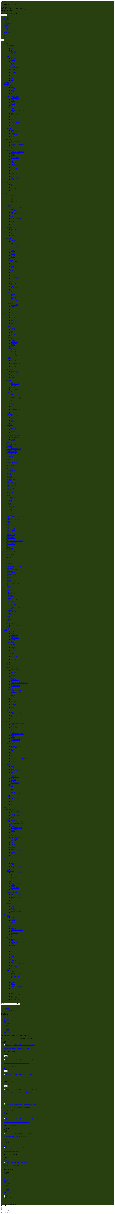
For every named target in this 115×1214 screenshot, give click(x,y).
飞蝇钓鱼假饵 (11, 642)
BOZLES (13, 298)
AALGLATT (14, 305)
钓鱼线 (6, 204)
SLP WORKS (11, 572)
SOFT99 (9, 577)
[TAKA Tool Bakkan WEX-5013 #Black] (15, 1162)
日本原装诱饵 (15, 1)
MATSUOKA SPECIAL (17, 213)
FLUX (9, 489)
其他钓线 (10, 271)
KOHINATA (10, 513)
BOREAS (13, 707)
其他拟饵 (10, 689)
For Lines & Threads (16, 74)
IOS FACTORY (11, 506)
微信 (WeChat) (8, 32)
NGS (8, 547)
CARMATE (10, 467)
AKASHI (13, 655)
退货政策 (6, 30)
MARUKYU (11, 527)
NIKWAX (10, 548)
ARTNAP (13, 199)
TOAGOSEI (10, 596)
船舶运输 (6, 27)
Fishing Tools (11, 66)
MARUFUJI (14, 246)
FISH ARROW (11, 483)
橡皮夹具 (10, 700)
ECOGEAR (10, 476)
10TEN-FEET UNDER (17, 723)
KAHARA (10, 512)
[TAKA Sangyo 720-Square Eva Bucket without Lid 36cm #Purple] (22, 1089)
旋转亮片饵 (10, 732)
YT (8, 621)
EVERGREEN (15, 165)
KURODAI (14, 829)
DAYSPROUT (15, 223)
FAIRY (13, 648)
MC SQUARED (11, 532)
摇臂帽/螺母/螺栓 (16, 837)
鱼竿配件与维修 (12, 892)
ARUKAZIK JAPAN (17, 218)
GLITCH (9, 495)
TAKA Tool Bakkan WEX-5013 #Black (13, 1165)
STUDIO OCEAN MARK (14, 583)
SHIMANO (10, 571)
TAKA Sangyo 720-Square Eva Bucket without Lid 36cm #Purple (19, 1092)
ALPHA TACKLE (16, 812)
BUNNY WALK (15, 942)
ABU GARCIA (15, 87)
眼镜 (8, 937)
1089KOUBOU (15, 798)
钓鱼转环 (13, 439)
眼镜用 (9, 150)
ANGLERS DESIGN (17, 142)
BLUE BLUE (14, 635)
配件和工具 (7, 43)
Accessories (10, 45)
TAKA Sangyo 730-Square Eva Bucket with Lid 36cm (16, 1122)
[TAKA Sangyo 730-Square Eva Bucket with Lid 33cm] (19, 1045)
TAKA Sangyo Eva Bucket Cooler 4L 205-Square (15, 1078)
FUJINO (13, 257)
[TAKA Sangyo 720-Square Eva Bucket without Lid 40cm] (20, 1104)
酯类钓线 (10, 217)
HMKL (9, 501)
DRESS (13, 104)
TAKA (9, 587)
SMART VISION (12, 574)
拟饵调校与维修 (12, 667)
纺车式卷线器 (11, 847)
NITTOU (10, 550)
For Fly (13, 53)
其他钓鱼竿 (10, 871)
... (11, 55)
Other (12, 63)
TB (8, 590)
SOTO (9, 580)
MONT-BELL (11, 535)
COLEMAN (14, 943)
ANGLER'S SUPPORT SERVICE (20, 207)
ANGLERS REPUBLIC (17, 110)
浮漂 (8, 316)
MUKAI (9, 539)
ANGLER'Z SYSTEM (17, 760)
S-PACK (9, 562)
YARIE (9, 619)
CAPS (12, 252)
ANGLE (13, 90)
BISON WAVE (15, 121)
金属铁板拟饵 (11, 678)
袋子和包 (10, 85)
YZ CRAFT (10, 622)
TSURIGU (10, 605)
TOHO (9, 598)
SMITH (9, 575)
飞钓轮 (9, 824)
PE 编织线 (10, 281)
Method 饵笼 (14, 389)
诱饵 (5, 630)
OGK (12, 889)
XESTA (9, 615)
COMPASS (14, 920)
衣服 (5, 914)
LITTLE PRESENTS (13, 520)
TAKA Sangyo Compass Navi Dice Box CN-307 (15, 1136)
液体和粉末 (7, 442)
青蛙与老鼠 (10, 653)
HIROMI (13, 351)
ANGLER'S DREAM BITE (18, 758)
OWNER (13, 334)
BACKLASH (14, 114)
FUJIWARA (14, 311)
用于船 (13, 50)
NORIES (9, 553)
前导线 (9, 292)
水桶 (8, 118)
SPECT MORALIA (12, 581)
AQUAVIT (14, 656)
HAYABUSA (14, 212)
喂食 (12, 48)
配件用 (9, 139)
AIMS (12, 865)
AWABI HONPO (12, 452)
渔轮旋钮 (13, 844)
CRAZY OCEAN (16, 178)
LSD (12, 988)
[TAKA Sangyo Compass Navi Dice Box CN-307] (18, 1133)
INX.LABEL (11, 504)
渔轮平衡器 (14, 840)
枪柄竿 (9, 860)
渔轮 (5, 807)
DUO (12, 422)
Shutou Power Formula (17, 625)
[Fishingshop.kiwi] (6, 1)
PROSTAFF (10, 559)
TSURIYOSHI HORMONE (15, 607)
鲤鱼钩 (13, 382)
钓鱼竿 (6, 858)
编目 (2, 40)
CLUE (12, 661)
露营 (12, 46)
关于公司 (6, 18)
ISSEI (12, 323)
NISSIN (13, 831)
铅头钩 (9, 403)
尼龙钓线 (10, 260)
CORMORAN (15, 783)
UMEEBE (10, 608)
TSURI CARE (11, 601)
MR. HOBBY (11, 538)
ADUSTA (13, 405)
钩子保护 (10, 182)
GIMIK (9, 494)
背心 (8, 991)
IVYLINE (10, 507)
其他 (12, 78)
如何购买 (6, 20)
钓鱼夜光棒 (10, 348)
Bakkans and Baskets (13, 96)
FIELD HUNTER (12, 480)
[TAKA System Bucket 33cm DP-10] (14, 1148)
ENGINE (10, 477)
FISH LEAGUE (11, 485)
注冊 (5, 37)
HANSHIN (10, 498)
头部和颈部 (10, 959)
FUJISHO (13, 650)
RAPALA (13, 666)
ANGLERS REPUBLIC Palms (19, 683)
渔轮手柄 (13, 842)
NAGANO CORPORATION (15, 541)
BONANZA (10, 458)
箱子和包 (6, 84)
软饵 (8, 721)
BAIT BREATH (15, 363)
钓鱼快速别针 (15, 437)
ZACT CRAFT (11, 624)
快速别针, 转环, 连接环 (14, 435)
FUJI (12, 900)
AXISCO (13, 113)
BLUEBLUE (14, 706)
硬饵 (8, 797)
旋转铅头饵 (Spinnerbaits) (14, 743)
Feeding (13, 69)
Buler (8, 326)
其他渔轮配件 (15, 839)
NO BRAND (11, 551)
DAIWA (13, 101)
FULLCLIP (14, 156)
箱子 (8, 107)
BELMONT (14, 119)
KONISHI (10, 515)
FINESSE (13, 189)
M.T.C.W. (10, 524)
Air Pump (13, 58)
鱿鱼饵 (9, 764)
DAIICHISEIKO (15, 99)
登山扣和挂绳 (15, 68)
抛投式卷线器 (11, 809)
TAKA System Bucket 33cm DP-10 (12, 1151)
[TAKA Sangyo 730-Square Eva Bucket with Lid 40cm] (19, 1059)
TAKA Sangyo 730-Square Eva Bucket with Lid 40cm (16, 1063)
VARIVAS (10, 613)
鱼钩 (8, 392)
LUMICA (13, 352)
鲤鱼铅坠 (13, 385)
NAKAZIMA (14, 355)
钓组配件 (10, 425)
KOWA (13, 984)
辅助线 (9, 206)
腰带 (8, 916)
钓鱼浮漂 (10, 369)
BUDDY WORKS (16, 153)
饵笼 (8, 337)
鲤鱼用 (9, 238)
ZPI (8, 628)
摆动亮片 (10, 754)
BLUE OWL (14, 933)
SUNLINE (10, 586)
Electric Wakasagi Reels (17, 823)
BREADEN (14, 176)
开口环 (13, 441)
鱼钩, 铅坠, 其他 (8, 314)
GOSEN (13, 224)
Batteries (13, 60)
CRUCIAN (14, 220)
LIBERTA (10, 518)
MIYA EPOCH (15, 354)
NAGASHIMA (11, 542)
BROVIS (13, 781)
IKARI (9, 503)
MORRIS (10, 536)
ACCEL (13, 426)
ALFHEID (14, 727)
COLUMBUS (11, 470)
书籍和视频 (7, 82)
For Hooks (14, 72)
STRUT (9, 584)
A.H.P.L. (13, 800)
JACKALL (10, 509)
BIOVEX (13, 704)
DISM (9, 473)
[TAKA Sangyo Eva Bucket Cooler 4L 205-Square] (18, 1074)
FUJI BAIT (14, 255)
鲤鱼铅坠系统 (15, 384)
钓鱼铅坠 (10, 359)
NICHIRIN (14, 278)
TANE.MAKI (11, 589)
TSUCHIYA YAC (12, 599)
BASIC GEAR (15, 93)
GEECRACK (11, 492)
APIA (12, 92)
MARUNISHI (11, 529)
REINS (9, 560)
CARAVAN (10, 465)
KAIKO (13, 345)
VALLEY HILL (11, 611)
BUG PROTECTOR (13, 462)
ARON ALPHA (11, 450)
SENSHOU (10, 568)
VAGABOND (11, 610)
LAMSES (13, 985)
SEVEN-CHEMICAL (13, 569)
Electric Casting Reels (16, 821)
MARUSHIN (11, 530)
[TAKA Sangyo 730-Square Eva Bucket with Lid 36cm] (19, 1118)
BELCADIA (10, 455)
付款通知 (6, 25)
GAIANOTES (11, 491)
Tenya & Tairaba (11, 775)
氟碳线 (9, 227)
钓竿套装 (10, 881)
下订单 (10, 1212)
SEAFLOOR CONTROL (14, 566)
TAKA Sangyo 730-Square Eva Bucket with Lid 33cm (16, 1048)
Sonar (12, 64)
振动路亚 (10, 786)
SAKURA (10, 563)
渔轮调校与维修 (12, 835)
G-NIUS (13, 817)
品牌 (5, 21)
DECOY (13, 272)
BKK (12, 931)
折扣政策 (6, 28)
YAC (8, 616)
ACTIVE (13, 195)
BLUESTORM (15, 976)
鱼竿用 (9, 172)
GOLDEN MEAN (12, 497)
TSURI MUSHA (12, 602)
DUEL (12, 209)
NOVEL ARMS (11, 554)
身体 (8, 926)
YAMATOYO (11, 618)
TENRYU (10, 592)
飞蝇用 (9, 249)
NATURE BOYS (12, 545)
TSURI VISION (11, 604)
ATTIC (13, 633)
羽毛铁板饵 (10, 631)
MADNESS (10, 526)
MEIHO (13, 136)
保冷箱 (9, 128)
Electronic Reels (11, 820)
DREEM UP (14, 102)
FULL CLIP (14, 168)
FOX (12, 167)
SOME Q (10, 578)
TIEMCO (10, 595)
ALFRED (13, 89)
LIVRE (9, 521)
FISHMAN (10, 486)
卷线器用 (10, 161)
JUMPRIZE (10, 510)
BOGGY (13, 431)
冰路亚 (9, 664)
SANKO (9, 565)
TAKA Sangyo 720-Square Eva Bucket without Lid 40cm (17, 1107)
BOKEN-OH (14, 940)
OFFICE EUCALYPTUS (14, 556)
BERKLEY (14, 229)
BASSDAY (14, 701)
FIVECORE (10, 488)
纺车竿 (9, 903)
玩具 (12, 80)
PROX (12, 832)
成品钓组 (10, 414)
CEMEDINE (10, 468)
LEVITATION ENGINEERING (16, 516)
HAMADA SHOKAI (16, 319)
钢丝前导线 (10, 303)
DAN (12, 235)
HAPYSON (14, 320)
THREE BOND (11, 593)
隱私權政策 (7, 23)
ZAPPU (9, 627)
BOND (9, 459)
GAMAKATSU (15, 135)
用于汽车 (13, 52)
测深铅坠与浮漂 (15, 387)
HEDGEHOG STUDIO (14, 500)
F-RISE (13, 696)
